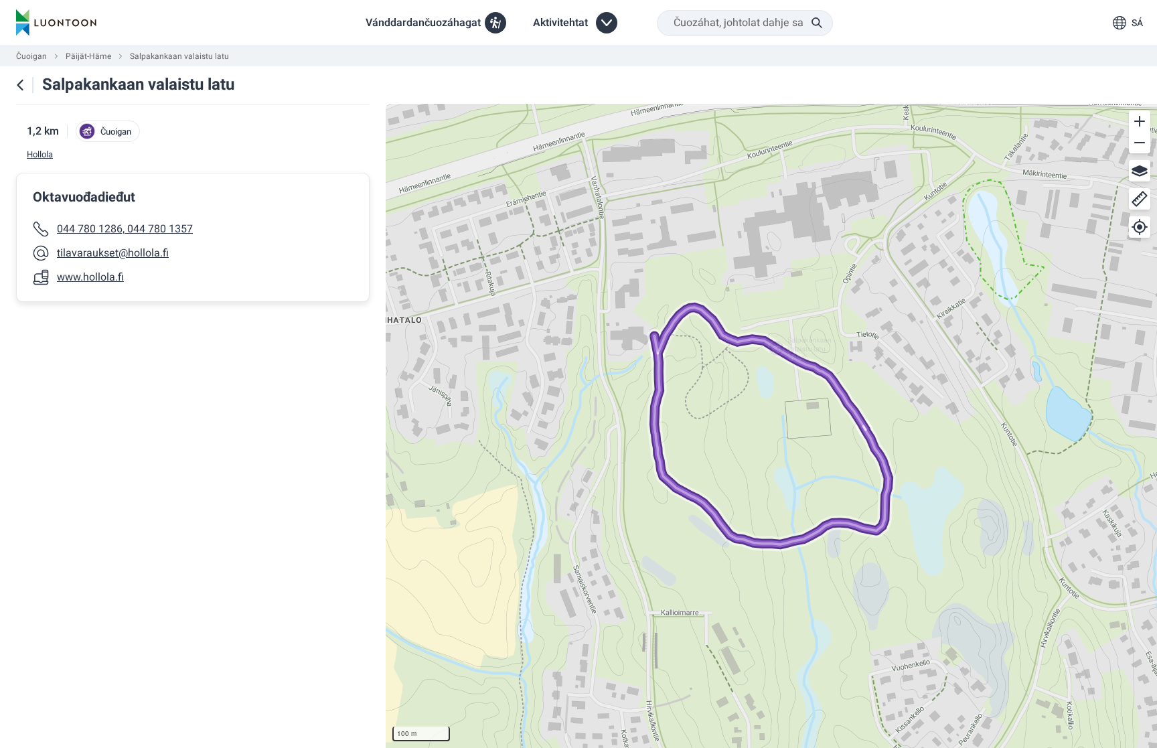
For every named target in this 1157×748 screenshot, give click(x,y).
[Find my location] (1139, 227)
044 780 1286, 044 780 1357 (125, 229)
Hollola (40, 154)
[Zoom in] (1139, 121)
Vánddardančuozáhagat (423, 23)
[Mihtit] (1139, 199)
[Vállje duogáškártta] (1139, 170)
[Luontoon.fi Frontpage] (56, 23)
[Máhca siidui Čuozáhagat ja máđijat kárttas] (20, 85)
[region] (771, 426)
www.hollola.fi (90, 277)
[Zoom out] (1139, 142)
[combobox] (745, 23)
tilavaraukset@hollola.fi (113, 253)
